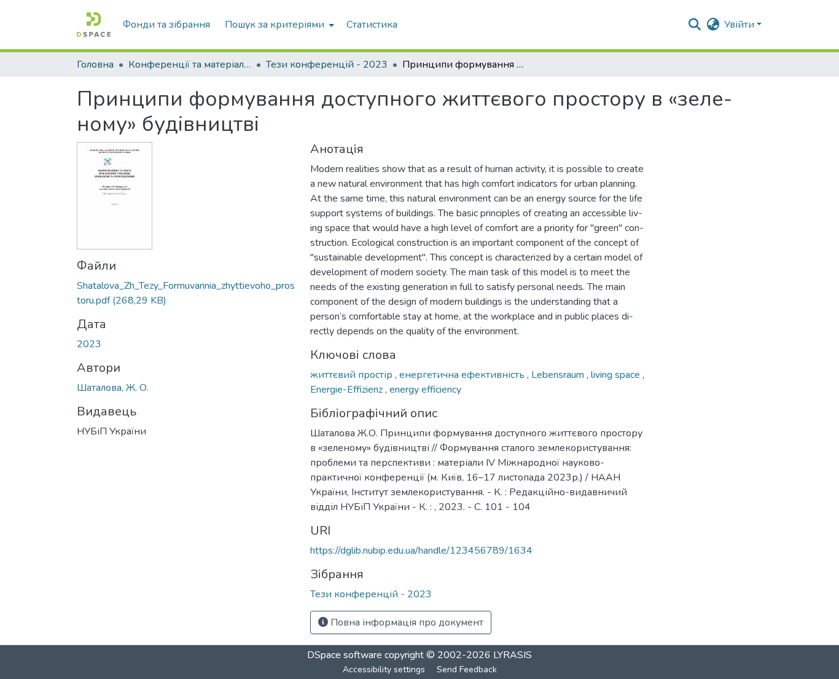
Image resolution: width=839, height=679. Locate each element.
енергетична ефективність (463, 375)
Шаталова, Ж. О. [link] (113, 387)
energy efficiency (425, 389)
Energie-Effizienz (347, 389)
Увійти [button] (740, 24)
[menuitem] (278, 24)
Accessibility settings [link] (384, 669)
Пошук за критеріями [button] (274, 24)
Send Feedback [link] (467, 669)
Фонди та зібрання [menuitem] (166, 24)
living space (616, 375)
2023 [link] (89, 344)
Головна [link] (95, 64)
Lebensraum (559, 375)
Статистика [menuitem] (371, 24)
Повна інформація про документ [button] (405, 622)
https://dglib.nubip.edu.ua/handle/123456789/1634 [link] (421, 550)
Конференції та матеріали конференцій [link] (189, 64)
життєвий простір (352, 375)
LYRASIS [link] (512, 655)
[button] (94, 24)
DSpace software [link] (344, 655)
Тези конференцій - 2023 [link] (327, 64)
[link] (186, 293)
